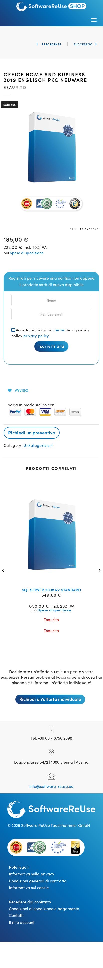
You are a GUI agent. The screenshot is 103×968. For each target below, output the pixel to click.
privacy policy (36, 335)
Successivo (83, 44)
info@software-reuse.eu (52, 786)
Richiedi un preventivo (31, 432)
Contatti (16, 915)
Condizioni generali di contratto (37, 880)
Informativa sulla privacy (31, 873)
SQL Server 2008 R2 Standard (51, 589)
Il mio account (21, 922)
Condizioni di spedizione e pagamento (44, 908)
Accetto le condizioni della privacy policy (51, 332)
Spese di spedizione (27, 252)
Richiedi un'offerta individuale (50, 699)
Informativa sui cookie (29, 887)
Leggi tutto (54, 577)
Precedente (51, 44)
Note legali (19, 867)
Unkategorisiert (38, 445)
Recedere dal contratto (30, 901)
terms (60, 329)
